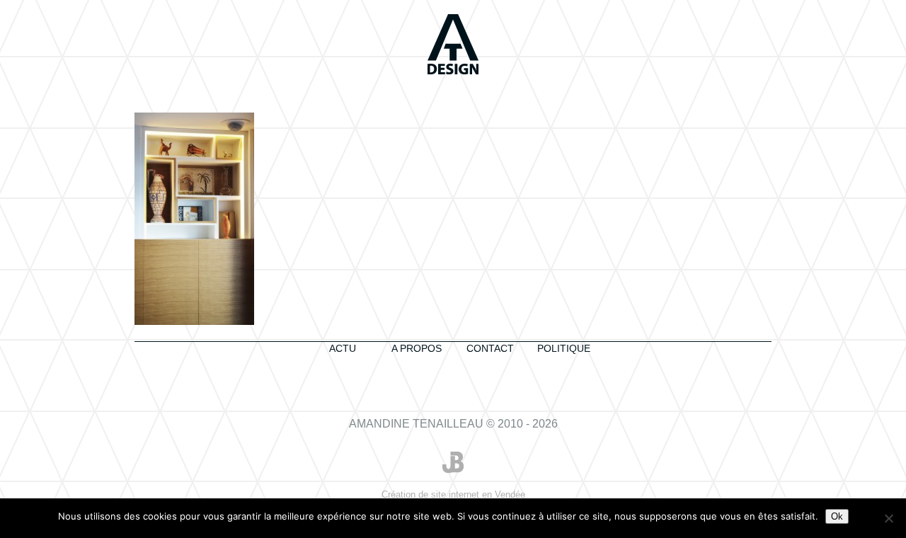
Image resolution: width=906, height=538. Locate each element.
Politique (563, 348)
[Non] (888, 518)
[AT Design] (453, 45)
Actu (342, 348)
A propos (416, 348)
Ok (837, 516)
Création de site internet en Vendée (453, 499)
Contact (490, 348)
